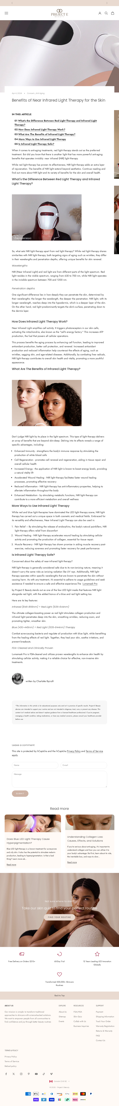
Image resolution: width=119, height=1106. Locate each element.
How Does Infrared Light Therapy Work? (41, 129)
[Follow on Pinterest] (28, 1073)
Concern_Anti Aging (36, 93)
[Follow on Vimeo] (51, 1073)
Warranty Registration (105, 1026)
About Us (63, 1011)
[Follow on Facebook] (6, 1073)
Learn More (70, 3)
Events (61, 1021)
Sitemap (62, 1016)
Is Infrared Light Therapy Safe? (36, 144)
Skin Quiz (78, 1016)
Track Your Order (103, 1021)
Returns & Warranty (104, 1030)
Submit (20, 793)
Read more (11, 864)
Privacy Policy (74, 751)
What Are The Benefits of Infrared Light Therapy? (46, 134)
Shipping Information (105, 1016)
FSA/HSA (78, 1011)
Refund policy (10, 1066)
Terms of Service (94, 751)
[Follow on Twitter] (13, 1073)
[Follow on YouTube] (36, 1073)
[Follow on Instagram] (21, 1073)
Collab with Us (80, 1021)
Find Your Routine (59, 917)
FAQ (98, 1035)
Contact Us (100, 1040)
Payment (99, 1011)
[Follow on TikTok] (43, 1073)
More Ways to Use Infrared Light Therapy (42, 139)
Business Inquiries (81, 1026)
